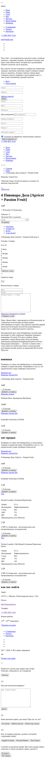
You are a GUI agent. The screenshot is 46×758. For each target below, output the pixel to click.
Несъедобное (11, 21)
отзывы (10, 229)
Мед (7, 17)
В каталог (5, 753)
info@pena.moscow (8, 604)
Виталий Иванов (22, 740)
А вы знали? (11, 233)
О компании (11, 27)
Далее (4, 709)
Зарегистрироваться (9, 139)
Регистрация (11, 83)
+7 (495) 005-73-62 (8, 35)
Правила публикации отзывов (13, 314)
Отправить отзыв (8, 316)
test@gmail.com (7, 39)
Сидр (8, 14)
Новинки (9, 23)
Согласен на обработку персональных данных (22, 137)
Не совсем (5, 724)
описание (9, 226)
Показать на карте (8, 625)
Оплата (9, 29)
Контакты (10, 31)
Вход (8, 81)
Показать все (6, 373)
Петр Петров (35, 740)
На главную (6, 756)
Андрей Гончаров (8, 740)
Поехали (5, 675)
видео (8, 231)
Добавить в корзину (9, 392)
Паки (8, 10)
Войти (4, 99)
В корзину (5, 222)
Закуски (9, 19)
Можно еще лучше (32, 724)
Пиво (8, 12)
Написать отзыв (7, 271)
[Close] (2, 273)
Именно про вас (17, 724)
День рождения (7, 114)
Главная (9, 169)
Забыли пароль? (7, 96)
